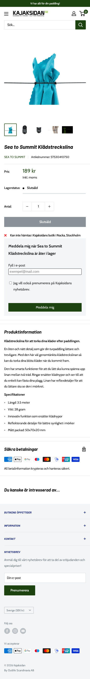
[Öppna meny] (6, 13)
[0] (82, 13)
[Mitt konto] (74, 13)
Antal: (8, 206)
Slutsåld (45, 222)
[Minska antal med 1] (27, 206)
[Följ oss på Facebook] (7, 631)
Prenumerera (19, 590)
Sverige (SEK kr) (15, 610)
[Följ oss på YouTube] (23, 631)
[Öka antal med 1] (49, 206)
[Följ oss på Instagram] (15, 631)
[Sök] (80, 24)
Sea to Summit (14, 157)
